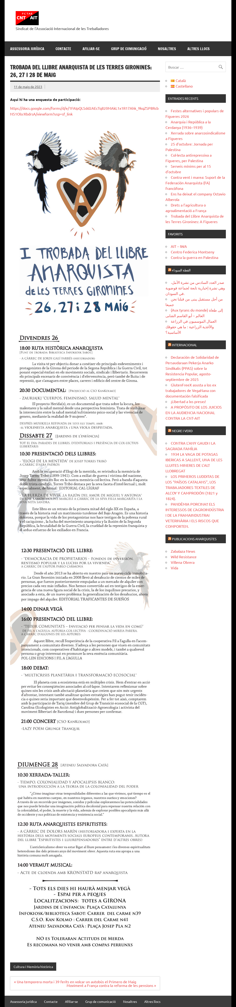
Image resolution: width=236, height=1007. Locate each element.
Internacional (184, 345)
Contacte (63, 48)
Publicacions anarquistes (194, 539)
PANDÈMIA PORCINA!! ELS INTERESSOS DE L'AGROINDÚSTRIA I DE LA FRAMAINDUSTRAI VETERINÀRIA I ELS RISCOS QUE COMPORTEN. (194, 515)
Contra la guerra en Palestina (194, 257)
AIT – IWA (179, 246)
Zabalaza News (183, 551)
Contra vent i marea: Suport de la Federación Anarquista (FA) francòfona (195, 183)
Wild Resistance (184, 556)
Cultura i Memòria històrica (33, 967)
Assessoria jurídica (27, 48)
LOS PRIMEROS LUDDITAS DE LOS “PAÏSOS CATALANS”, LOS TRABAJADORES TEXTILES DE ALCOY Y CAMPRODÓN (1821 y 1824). (192, 487)
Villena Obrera (183, 562)
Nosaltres (167, 48)
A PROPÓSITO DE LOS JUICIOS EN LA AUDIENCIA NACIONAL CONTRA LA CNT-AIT (193, 412)
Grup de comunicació (129, 48)
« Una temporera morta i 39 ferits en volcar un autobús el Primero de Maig (75, 981)
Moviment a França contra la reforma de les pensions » (111, 985)
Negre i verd (182, 431)
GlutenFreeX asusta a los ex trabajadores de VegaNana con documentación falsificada (190, 390)
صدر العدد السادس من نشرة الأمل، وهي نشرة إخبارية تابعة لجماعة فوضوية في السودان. (195, 288)
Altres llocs (198, 48)
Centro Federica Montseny (192, 251)
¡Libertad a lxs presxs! (188, 401)
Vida (174, 567)
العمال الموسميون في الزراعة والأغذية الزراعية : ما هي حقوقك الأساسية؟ (190, 326)
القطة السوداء (181, 270)
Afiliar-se (91, 48)
